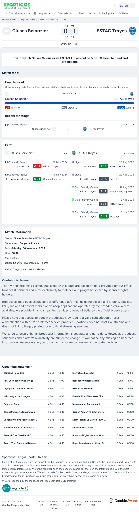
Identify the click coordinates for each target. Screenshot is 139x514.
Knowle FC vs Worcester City (87, 396)
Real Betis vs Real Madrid (85, 380)
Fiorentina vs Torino (82, 427)
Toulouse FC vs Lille (14, 373)
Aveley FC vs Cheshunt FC (17, 435)
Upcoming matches (16, 366)
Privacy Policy (78, 503)
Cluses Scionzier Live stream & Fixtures (26, 263)
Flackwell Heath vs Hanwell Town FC (22, 427)
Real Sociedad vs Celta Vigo (18, 380)
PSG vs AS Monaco (82, 388)
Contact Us (67, 503)
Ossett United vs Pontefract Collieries (22, 419)
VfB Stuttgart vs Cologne (17, 396)
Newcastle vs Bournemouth (86, 404)
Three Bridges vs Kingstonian (19, 412)
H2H (76, 43)
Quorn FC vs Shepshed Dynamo (20, 443)
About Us (41, 503)
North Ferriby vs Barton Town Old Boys (90, 419)
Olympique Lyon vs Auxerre (18, 388)
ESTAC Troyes (124, 99)
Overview (65, 43)
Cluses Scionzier (16, 99)
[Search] (115, 5)
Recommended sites (93, 503)
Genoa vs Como (12, 404)
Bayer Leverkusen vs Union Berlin (90, 443)
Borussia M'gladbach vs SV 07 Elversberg (90, 435)
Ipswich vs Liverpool (83, 373)
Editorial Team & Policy (54, 504)
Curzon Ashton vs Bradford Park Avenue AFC (90, 412)
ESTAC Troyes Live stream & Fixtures (25, 269)
